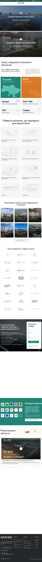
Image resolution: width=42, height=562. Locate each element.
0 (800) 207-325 (18, 1)
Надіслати (32, 341)
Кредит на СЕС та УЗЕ (27, 543)
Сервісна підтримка (27, 541)
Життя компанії (9, 486)
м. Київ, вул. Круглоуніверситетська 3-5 (7, 1)
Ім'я (28, 328)
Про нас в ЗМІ (18, 489)
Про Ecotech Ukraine (37, 540)
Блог (36, 546)
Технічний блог (18, 486)
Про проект (6, 218)
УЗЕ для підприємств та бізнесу (18, 545)
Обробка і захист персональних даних (27, 547)
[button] (3, 90)
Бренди (36, 544)
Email (29, 336)
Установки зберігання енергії (18, 542)
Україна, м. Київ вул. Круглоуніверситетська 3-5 (8, 553)
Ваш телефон (30, 332)
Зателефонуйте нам (6, 547)
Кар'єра (36, 542)
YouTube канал (35, 431)
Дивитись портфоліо (21, 240)
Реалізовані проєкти (17, 547)
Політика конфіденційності (28, 545)
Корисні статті (27, 486)
